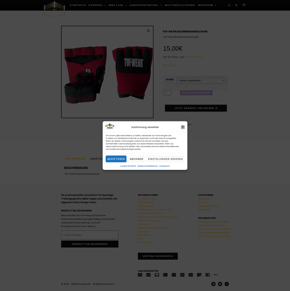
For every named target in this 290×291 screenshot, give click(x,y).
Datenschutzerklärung (147, 165)
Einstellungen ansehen (165, 158)
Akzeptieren (116, 158)
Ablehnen (136, 158)
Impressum (164, 165)
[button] (182, 127)
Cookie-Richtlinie (128, 165)
